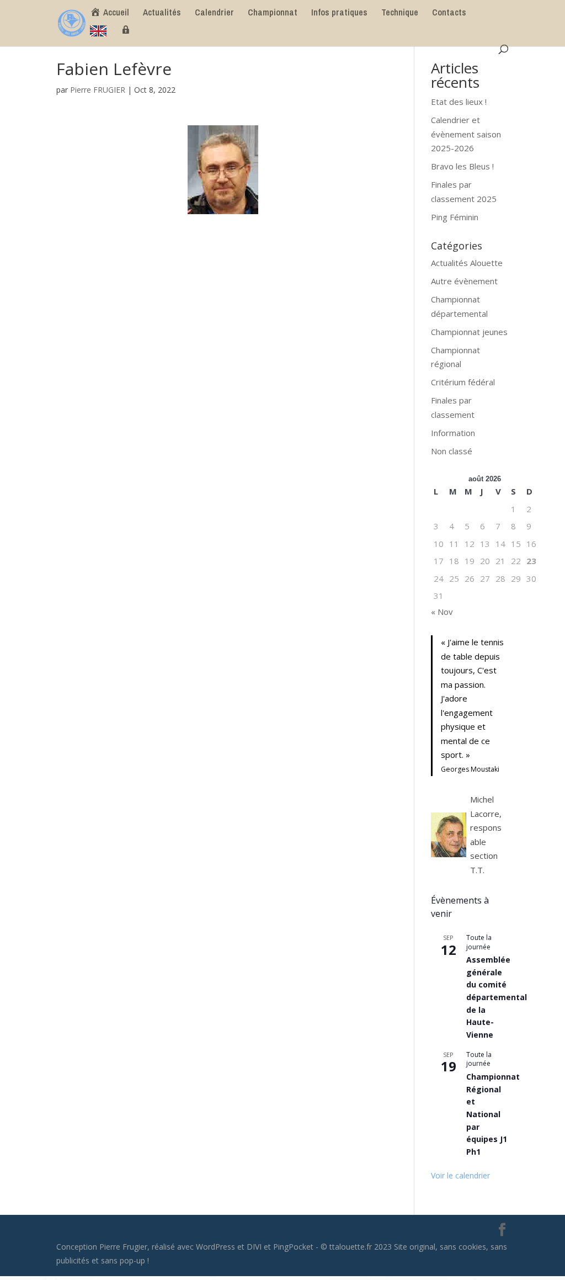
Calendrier (214, 13)
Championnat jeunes (469, 331)
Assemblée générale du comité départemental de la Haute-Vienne (496, 997)
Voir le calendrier (460, 1175)
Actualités (162, 13)
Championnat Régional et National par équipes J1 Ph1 (493, 1114)
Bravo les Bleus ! (462, 166)
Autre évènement (464, 280)
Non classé (451, 450)
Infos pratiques (339, 13)
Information (453, 432)
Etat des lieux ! (459, 101)
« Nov (442, 611)
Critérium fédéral (463, 381)
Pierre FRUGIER (97, 89)
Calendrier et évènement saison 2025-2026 (466, 133)
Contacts (449, 13)
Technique (399, 13)
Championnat (272, 13)
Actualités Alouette (467, 262)
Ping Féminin (454, 216)
